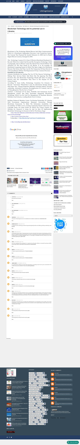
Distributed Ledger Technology (35, 393)
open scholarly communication (35, 387)
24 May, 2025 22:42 (17, 231)
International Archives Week (34, 409)
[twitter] (7, 1)
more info (27, 272)
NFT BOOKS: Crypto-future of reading (35, 185)
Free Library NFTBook (58, 209)
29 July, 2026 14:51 (17, 309)
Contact (22, 1)
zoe (12, 309)
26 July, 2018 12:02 (22, 203)
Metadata (31, 397)
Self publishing (45, 397)
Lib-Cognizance (15, 203)
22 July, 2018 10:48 (19, 196)
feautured (12, 26)
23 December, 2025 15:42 (21, 263)
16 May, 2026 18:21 (17, 291)
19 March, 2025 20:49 (20, 217)
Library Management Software (34, 395)
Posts (56, 85)
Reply (12, 200)
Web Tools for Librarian (38, 1)
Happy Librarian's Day (63, 161)
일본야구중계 (23, 236)
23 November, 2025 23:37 (19, 249)
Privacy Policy (53, 417)
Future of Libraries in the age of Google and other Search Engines (11, 185)
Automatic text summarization (34, 401)
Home (13, 1)
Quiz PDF (47, 1)
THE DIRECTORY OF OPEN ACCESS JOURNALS (62, 202)
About (17, 1)
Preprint (37, 397)
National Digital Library (40, 411)
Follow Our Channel (74, 442)
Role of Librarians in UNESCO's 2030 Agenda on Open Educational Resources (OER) (66, 167)
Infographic (53, 1)
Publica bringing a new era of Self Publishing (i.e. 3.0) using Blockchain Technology (66, 172)
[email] (10, 1)
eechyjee (13, 300)
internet (38, 399)
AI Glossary (60, 1)
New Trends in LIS (26, 26)
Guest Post (28, 1)
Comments (57, 87)
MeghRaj (44, 409)
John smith (57, 373)
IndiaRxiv (41, 407)
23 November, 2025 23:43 (19, 256)
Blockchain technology (33, 391)
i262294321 (14, 217)
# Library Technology (18, 168)
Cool (13, 291)
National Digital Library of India (59, 206)
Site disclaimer (62, 417)
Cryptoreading (32, 403)
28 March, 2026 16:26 (18, 284)
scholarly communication (34, 389)
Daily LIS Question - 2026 (62, 43)
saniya (13, 249)
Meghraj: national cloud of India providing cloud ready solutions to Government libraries (19, 392)
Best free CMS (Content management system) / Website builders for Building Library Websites (23, 186)
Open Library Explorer (58, 204)
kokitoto (56, 387)
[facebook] (8, 1)
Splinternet (31, 399)
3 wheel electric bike (42, 218)
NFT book (31, 411)
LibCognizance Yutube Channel (59, 207)
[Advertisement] (29, 344)
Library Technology (18, 26)
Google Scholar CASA (33, 407)
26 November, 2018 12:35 (23, 210)
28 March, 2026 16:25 (18, 277)
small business (33, 244)
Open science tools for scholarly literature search (46, 185)
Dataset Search (40, 403)
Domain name (39, 405)
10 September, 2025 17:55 (18, 241)
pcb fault (45, 293)
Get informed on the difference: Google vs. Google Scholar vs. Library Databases (65, 191)
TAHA (13, 231)
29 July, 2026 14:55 (17, 315)
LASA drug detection (30, 265)
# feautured (12, 168)
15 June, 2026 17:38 (19, 300)
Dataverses (31, 405)
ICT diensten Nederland (28, 251)
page (34, 279)
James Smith (14, 263)
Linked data (45, 395)
